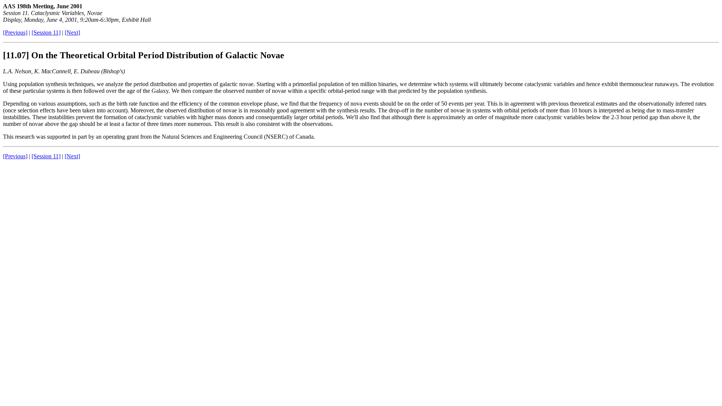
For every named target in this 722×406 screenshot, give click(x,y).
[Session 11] (46, 32)
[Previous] (15, 32)
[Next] (72, 32)
